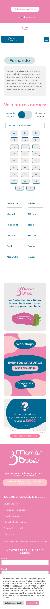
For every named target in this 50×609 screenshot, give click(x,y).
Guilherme (12, 203)
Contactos (9, 534)
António (11, 235)
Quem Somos (11, 504)
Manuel (11, 214)
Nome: (4, 558)
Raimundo (12, 225)
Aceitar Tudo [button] (32, 603)
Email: (4, 569)
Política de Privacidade (15, 510)
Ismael (31, 257)
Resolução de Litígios (14, 528)
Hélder (31, 203)
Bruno (31, 246)
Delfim (10, 246)
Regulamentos (11, 516)
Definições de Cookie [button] (14, 603)
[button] (46, 39)
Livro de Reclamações (15, 522)
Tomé (31, 225)
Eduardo (32, 235)
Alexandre (12, 257)
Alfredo (32, 214)
